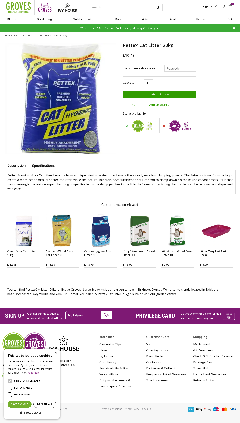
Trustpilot (200, 368)
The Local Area (157, 380)
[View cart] (230, 6)
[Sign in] (215, 7)
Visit (149, 344)
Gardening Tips (110, 344)
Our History (107, 362)
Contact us (154, 362)
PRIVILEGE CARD (155, 315)
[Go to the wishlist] (222, 6)
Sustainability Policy (113, 368)
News (103, 350)
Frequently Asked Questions (166, 374)
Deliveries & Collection (162, 368)
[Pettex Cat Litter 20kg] (60, 98)
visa (233, 409)
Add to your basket (23, 242)
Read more (34, 372)
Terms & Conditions (111, 408)
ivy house (67, 7)
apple (199, 409)
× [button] (55, 352)
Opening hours (157, 350)
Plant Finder (155, 356)
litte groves (44, 7)
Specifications (43, 165)
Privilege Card (203, 362)
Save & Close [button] (19, 404)
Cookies (146, 408)
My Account (201, 344)
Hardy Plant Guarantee (209, 374)
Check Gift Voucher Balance (213, 356)
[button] (32, 413)
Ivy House (106, 356)
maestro (216, 409)
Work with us (108, 374)
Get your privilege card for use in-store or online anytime (201, 316)
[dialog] (32, 384)
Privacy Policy (132, 408)
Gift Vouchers (203, 350)
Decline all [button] (44, 404)
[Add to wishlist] (222, 6)
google (207, 409)
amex (190, 409)
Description (16, 165)
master (224, 409)
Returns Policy (203, 380)
